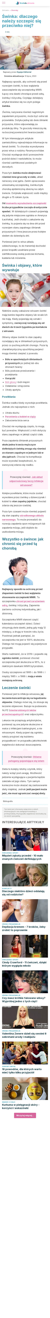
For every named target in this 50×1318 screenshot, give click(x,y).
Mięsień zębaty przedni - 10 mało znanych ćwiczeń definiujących (22, 857)
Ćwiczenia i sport (10, 853)
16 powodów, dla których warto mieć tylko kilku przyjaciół (22, 1071)
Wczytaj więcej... (25, 1115)
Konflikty (7, 888)
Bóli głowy (10, 382)
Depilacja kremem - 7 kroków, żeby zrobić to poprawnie (24, 928)
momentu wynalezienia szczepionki (26, 203)
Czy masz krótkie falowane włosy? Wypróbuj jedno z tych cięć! (23, 999)
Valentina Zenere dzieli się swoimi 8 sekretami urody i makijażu (24, 1035)
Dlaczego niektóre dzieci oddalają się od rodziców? (23, 893)
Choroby (14, 10)
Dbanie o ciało (8, 1102)
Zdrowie (5, 10)
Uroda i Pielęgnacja (11, 924)
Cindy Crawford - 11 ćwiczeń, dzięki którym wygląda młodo (24, 964)
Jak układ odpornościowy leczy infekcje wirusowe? (26, 481)
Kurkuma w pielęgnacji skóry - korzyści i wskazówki (20, 1106)
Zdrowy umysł (9, 1066)
